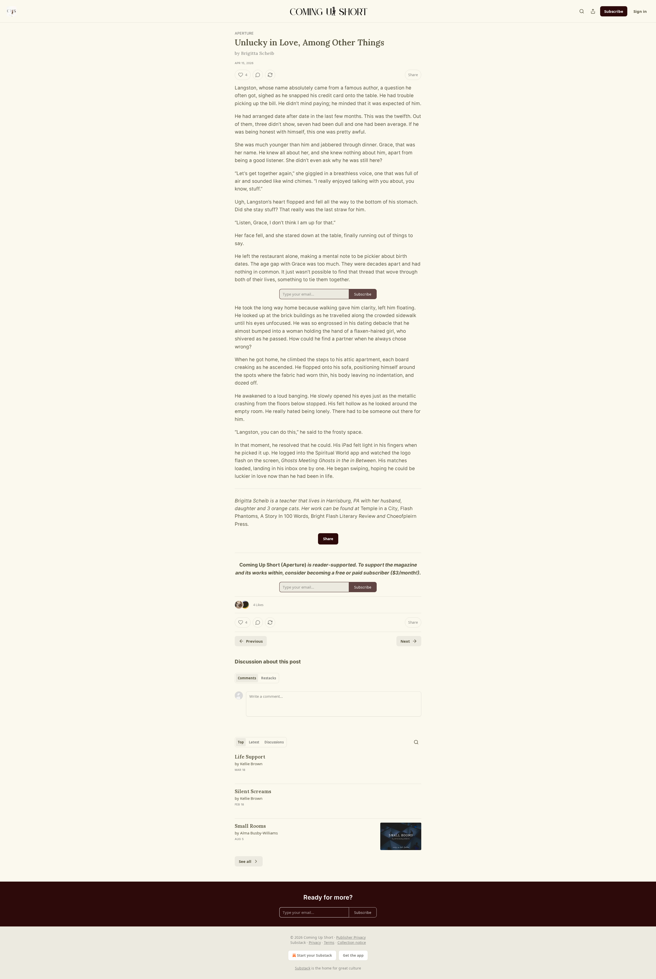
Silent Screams (253, 791)
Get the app (353, 955)
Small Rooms (250, 826)
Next (405, 641)
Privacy (315, 942)
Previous (254, 641)
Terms (329, 942)
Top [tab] (241, 742)
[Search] (582, 11)
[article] (328, 766)
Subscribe (613, 11)
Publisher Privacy (351, 937)
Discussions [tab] (274, 742)
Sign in (640, 11)
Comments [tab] (247, 678)
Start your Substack (314, 955)
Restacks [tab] (268, 678)
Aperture (244, 33)
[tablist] (257, 678)
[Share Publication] (593, 11)
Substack (302, 968)
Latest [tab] (254, 742)
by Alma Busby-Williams (256, 832)
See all (245, 861)
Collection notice (351, 942)
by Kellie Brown (248, 763)
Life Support (250, 757)
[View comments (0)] (258, 75)
